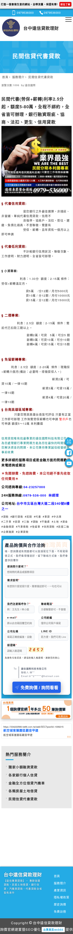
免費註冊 (60, 911)
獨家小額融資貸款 (23, 767)
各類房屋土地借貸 (23, 790)
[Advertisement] (36, 842)
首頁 (57, 876)
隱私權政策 (61, 897)
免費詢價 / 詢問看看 (39, 687)
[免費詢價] (69, 442)
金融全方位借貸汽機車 (27, 783)
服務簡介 (60, 883)
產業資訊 (60, 890)
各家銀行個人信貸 (23, 775)
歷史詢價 (60, 904)
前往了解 (65, 4)
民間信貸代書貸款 (23, 798)
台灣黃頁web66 (53, 929)
